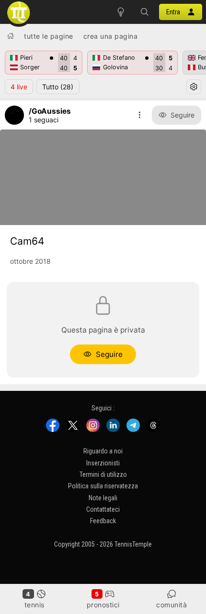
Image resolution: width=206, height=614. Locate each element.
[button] (144, 12)
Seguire (183, 115)
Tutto (57, 87)
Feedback (103, 521)
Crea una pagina (110, 36)
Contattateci (103, 509)
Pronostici (103, 605)
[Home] (10, 36)
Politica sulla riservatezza (103, 486)
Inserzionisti (103, 463)
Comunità (171, 605)
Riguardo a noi (103, 451)
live (19, 87)
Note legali (103, 498)
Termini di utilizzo (103, 474)
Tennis (34, 605)
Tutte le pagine (48, 36)
